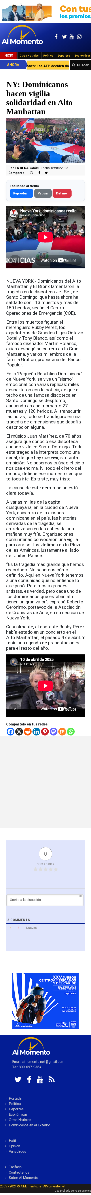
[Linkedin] (36, 731)
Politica (15, 1104)
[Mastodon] (53, 731)
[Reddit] (28, 731)
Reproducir (21, 193)
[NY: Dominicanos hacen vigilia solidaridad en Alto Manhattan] (45, 140)
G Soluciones (83, 1190)
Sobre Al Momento (23, 1178)
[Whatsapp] (71, 731)
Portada (15, 1098)
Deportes (64, 55)
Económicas (18, 1114)
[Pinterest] (45, 731)
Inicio (8, 55)
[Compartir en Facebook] (37, 173)
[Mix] (62, 731)
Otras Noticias (29, 55)
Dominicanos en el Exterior (29, 1125)
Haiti (12, 1141)
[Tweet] (44, 173)
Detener (62, 193)
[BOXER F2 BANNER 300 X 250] (45, 1001)
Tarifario (15, 1167)
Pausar (43, 193)
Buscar (83, 65)
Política (48, 55)
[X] (19, 731)
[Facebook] (10, 731)
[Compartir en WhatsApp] (29, 173)
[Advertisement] (45, 782)
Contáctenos (19, 1172)
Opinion (14, 1146)
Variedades (17, 1151)
